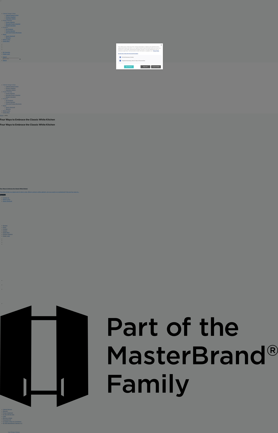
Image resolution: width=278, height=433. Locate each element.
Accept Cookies (156, 66)
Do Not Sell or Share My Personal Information (128, 53)
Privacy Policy (156, 50)
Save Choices (129, 66)
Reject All (145, 66)
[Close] (161, 45)
